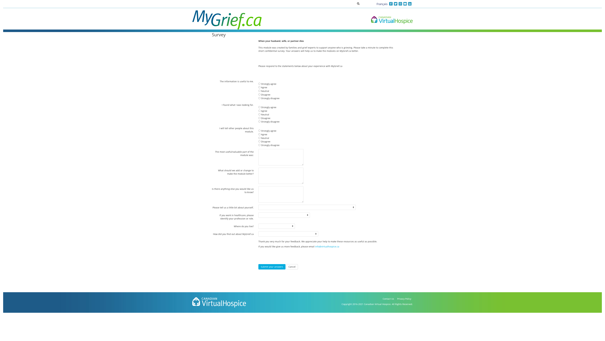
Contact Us (388, 298)
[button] (358, 3)
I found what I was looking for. (238, 104)
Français (382, 4)
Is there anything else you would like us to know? (233, 190)
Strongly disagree (269, 98)
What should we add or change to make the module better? (236, 172)
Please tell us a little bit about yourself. (233, 207)
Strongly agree (268, 83)
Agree (263, 87)
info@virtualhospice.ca (327, 246)
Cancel (292, 266)
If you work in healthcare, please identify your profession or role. (236, 217)
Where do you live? (244, 226)
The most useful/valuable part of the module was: (234, 153)
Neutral (264, 91)
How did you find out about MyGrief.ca (233, 234)
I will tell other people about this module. (236, 130)
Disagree (265, 94)
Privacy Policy (404, 298)
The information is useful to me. (237, 81)
